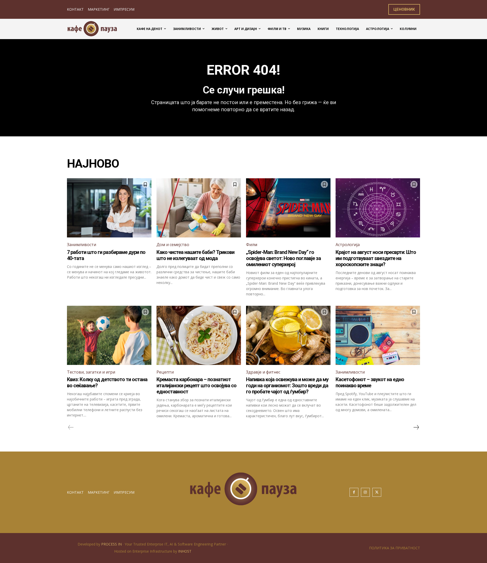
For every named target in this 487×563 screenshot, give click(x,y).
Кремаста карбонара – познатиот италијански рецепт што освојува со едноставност (196, 385)
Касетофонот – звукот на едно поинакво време (370, 382)
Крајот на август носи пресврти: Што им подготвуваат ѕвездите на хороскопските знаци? (376, 258)
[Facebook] (354, 492)
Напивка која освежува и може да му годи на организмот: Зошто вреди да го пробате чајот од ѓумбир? (287, 385)
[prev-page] (71, 427)
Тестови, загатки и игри (91, 372)
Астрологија (348, 244)
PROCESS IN (112, 544)
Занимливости (81, 244)
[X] (376, 492)
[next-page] (416, 427)
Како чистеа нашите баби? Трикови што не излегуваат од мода (195, 255)
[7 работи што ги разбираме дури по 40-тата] (109, 207)
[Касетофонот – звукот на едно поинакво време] (378, 335)
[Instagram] (365, 492)
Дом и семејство (172, 244)
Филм (251, 244)
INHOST (185, 551)
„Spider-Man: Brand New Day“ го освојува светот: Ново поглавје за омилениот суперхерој (283, 258)
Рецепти (165, 372)
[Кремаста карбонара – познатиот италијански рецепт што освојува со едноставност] (198, 335)
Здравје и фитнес (263, 372)
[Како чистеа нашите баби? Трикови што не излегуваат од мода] (198, 207)
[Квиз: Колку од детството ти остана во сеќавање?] (109, 335)
